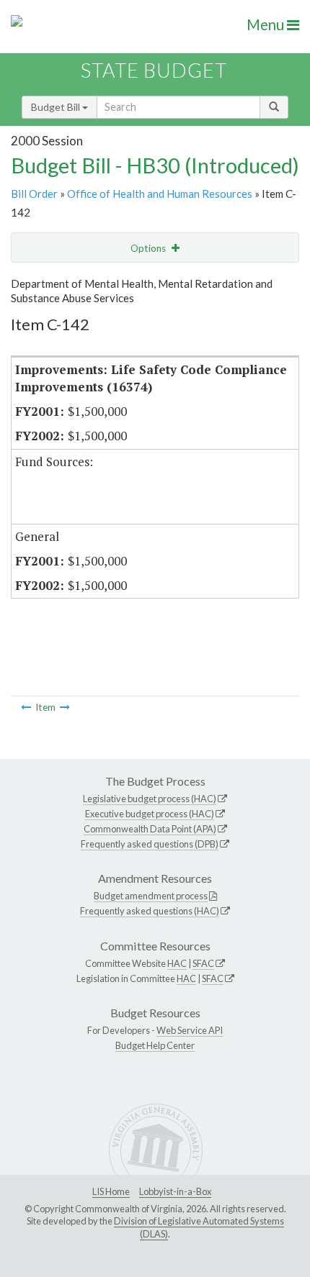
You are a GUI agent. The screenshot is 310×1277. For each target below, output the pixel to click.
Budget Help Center (155, 1045)
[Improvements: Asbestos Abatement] (65, 707)
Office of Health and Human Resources (159, 193)
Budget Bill (56, 107)
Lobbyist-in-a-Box (175, 1191)
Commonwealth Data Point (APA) (150, 829)
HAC (177, 963)
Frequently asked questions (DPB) (149, 844)
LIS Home (111, 1191)
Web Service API (189, 1030)
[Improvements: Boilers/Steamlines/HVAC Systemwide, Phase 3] (26, 707)
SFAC (203, 963)
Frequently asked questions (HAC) (149, 911)
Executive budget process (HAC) (149, 813)
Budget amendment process (151, 895)
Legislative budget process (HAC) (149, 798)
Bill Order (34, 193)
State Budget (154, 70)
